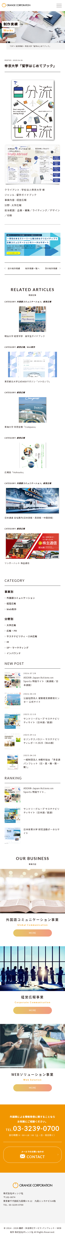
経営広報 (11, 603)
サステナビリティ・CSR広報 (22, 636)
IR (8, 641)
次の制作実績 (51, 268)
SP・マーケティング (18, 647)
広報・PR (12, 630)
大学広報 (11, 625)
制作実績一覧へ (32, 268)
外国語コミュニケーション (21, 597)
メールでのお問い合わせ (33, 1154)
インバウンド (14, 653)
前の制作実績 (14, 268)
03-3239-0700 (32, 1128)
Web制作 (12, 609)
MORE (32, 932)
